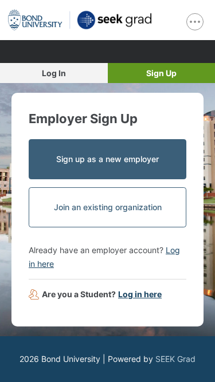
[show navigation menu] (195, 21)
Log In (54, 73)
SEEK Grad (175, 359)
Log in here (140, 294)
